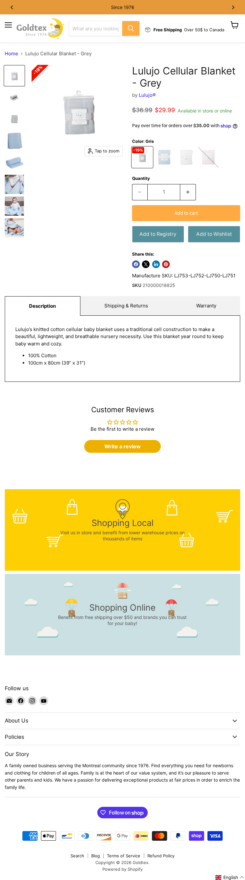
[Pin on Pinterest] (166, 264)
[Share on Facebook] (136, 264)
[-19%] (143, 166)
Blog (95, 855)
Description (42, 306)
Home (11, 53)
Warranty (206, 306)
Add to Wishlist (214, 234)
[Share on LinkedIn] (156, 264)
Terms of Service (123, 855)
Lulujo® (147, 95)
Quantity (141, 178)
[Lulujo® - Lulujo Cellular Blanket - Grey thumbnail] (14, 76)
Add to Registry (157, 234)
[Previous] (12, 7)
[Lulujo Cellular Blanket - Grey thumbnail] (14, 141)
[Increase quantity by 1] (188, 192)
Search (77, 855)
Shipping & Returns (126, 306)
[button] (230, 877)
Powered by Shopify (122, 869)
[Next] (233, 7)
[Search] (130, 28)
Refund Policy (160, 855)
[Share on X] (146, 264)
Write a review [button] (122, 446)
